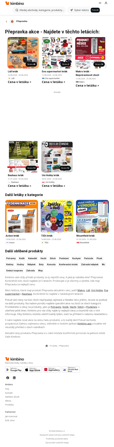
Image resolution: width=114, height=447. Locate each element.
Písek (99, 258)
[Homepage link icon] (46, 346)
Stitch (53, 258)
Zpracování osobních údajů (57, 443)
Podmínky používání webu (57, 439)
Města (8, 400)
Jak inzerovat (11, 416)
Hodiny (20, 264)
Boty (41, 264)
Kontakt (9, 392)
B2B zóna (10, 420)
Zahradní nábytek (89, 264)
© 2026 (57, 431)
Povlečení (64, 258)
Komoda (51, 264)
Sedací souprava (14, 270)
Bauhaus (27, 294)
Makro (81, 290)
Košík (22, 258)
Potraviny (11, 258)
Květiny (9, 264)
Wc (103, 264)
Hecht (43, 258)
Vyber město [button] (81, 10)
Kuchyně (76, 258)
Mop (40, 270)
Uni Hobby (97, 290)
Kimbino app (84, 323)
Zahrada (30, 270)
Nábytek (31, 264)
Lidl (88, 290)
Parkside (88, 258)
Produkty (9, 404)
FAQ (7, 388)
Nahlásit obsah (12, 396)
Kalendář (32, 258)
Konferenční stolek (68, 264)
